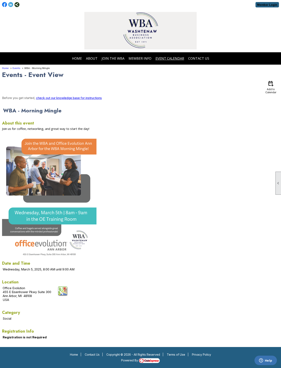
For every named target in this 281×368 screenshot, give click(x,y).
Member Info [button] (140, 58)
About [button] (92, 58)
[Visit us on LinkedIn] (10, 4)
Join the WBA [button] (113, 58)
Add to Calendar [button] (270, 87)
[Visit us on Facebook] (4, 4)
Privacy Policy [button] (201, 354)
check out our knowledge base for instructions (69, 98)
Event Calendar (170, 58)
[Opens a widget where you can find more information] (265, 361)
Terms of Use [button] (176, 354)
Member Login (267, 4)
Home (77, 58)
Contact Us (198, 58)
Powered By (130, 360)
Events (16, 68)
